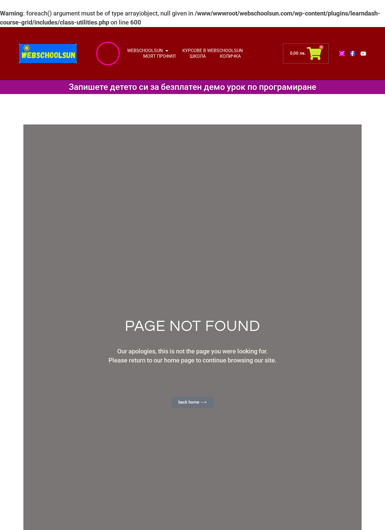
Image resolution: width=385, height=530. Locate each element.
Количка (230, 56)
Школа (198, 56)
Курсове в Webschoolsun (212, 50)
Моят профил (159, 56)
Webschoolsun (145, 50)
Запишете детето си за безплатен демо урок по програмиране (192, 87)
